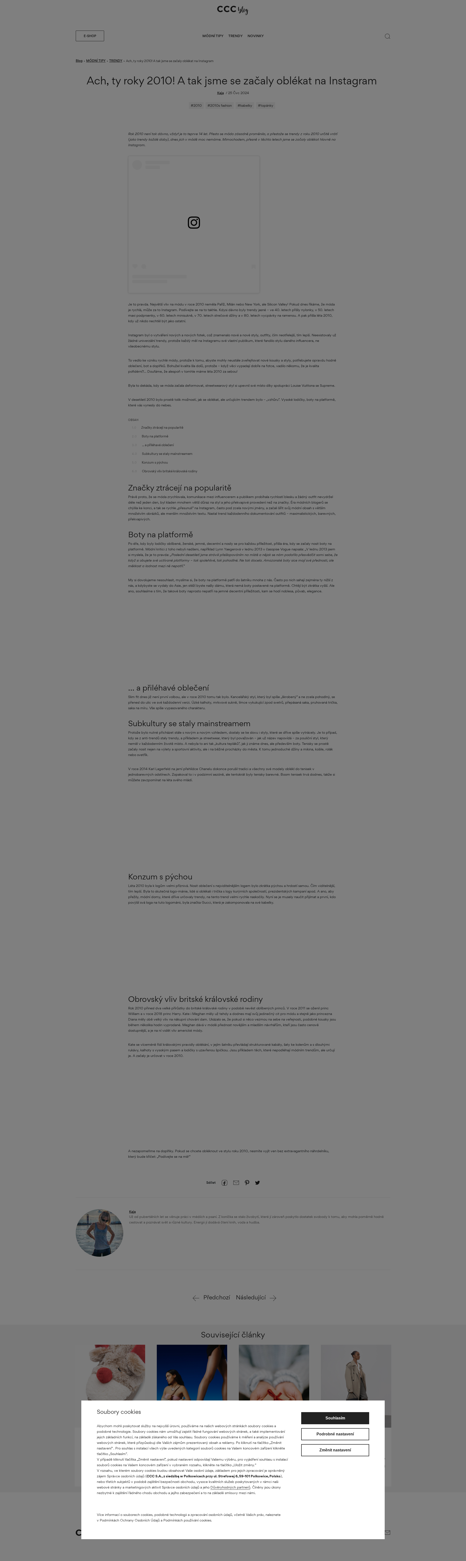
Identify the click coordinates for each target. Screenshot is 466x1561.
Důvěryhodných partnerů (230, 1487)
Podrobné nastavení (335, 1434)
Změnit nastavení (335, 1450)
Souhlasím (335, 1418)
